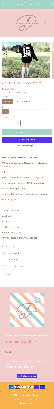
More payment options (27, 146)
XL (30, 111)
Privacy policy (39, 395)
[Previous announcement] (3, 4)
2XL (39, 111)
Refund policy (25, 395)
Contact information (28, 403)
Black (7, 101)
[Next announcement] (51, 4)
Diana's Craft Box (19, 392)
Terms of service (21, 399)
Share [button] (7, 274)
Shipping (5, 92)
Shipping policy (36, 399)
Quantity (5, 117)
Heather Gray (24, 101)
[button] (3, 23)
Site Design (33, 392)
